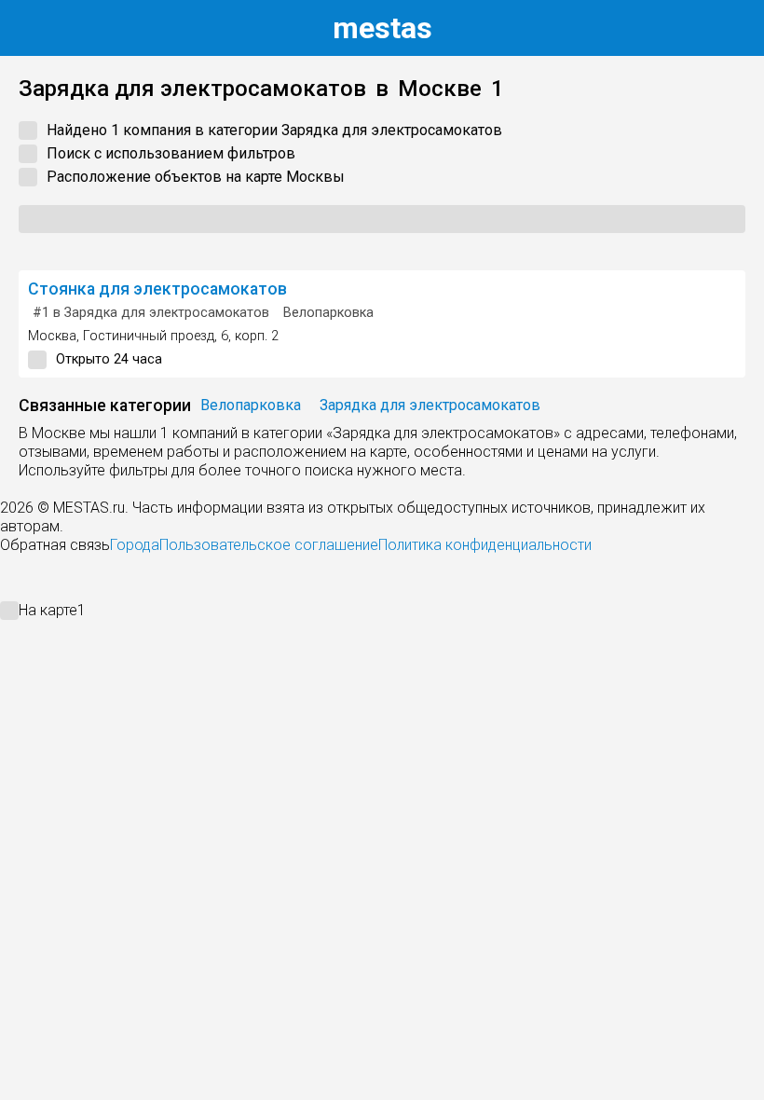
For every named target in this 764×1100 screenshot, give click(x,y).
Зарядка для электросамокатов (430, 405)
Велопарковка (328, 313)
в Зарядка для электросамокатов (151, 313)
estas (382, 28)
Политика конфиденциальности (485, 545)
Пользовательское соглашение (268, 545)
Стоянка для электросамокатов (157, 289)
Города (134, 545)
